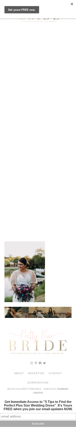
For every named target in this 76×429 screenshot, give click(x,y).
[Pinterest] (35, 363)
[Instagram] (31, 363)
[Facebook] (40, 363)
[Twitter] (44, 363)
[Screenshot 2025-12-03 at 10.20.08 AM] (38, 317)
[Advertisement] (38, 68)
